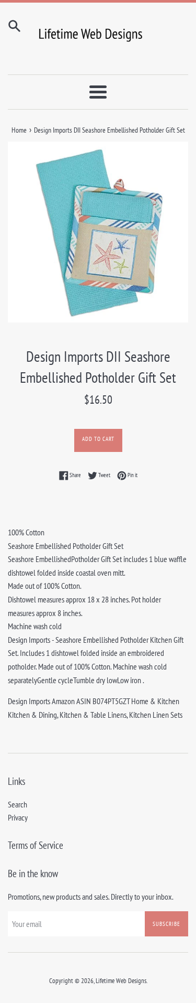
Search (17, 804)
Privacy (18, 817)
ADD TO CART (98, 439)
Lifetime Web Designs (121, 980)
